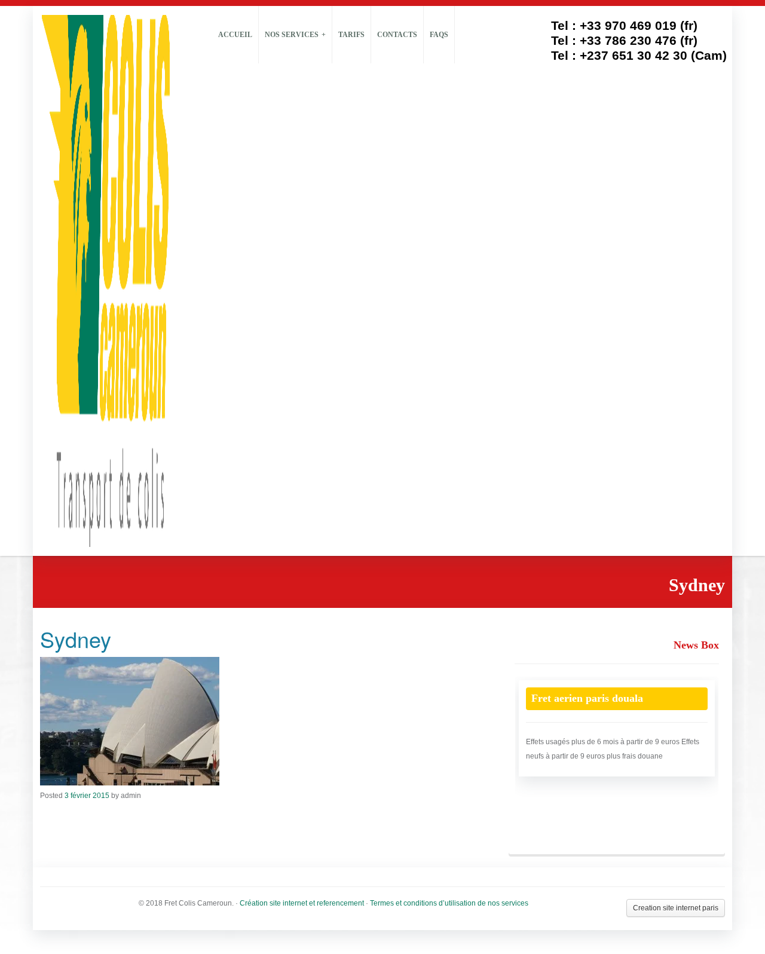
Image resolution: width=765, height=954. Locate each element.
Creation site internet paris (675, 908)
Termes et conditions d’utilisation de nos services (449, 903)
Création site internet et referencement (302, 903)
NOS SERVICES (292, 34)
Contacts (397, 34)
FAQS (439, 34)
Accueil (235, 34)
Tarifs (351, 34)
